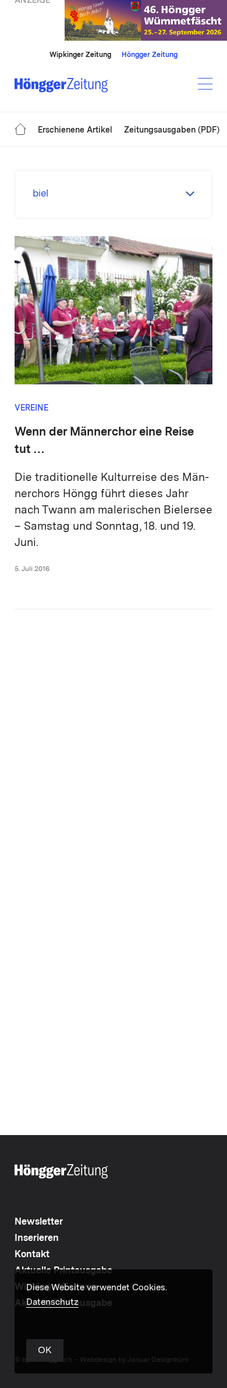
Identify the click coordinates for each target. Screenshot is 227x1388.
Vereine (31, 408)
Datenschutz (52, 1302)
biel (40, 194)
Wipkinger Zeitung (80, 55)
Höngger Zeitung (150, 55)
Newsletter (39, 1222)
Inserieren (37, 1238)
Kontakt (32, 1254)
